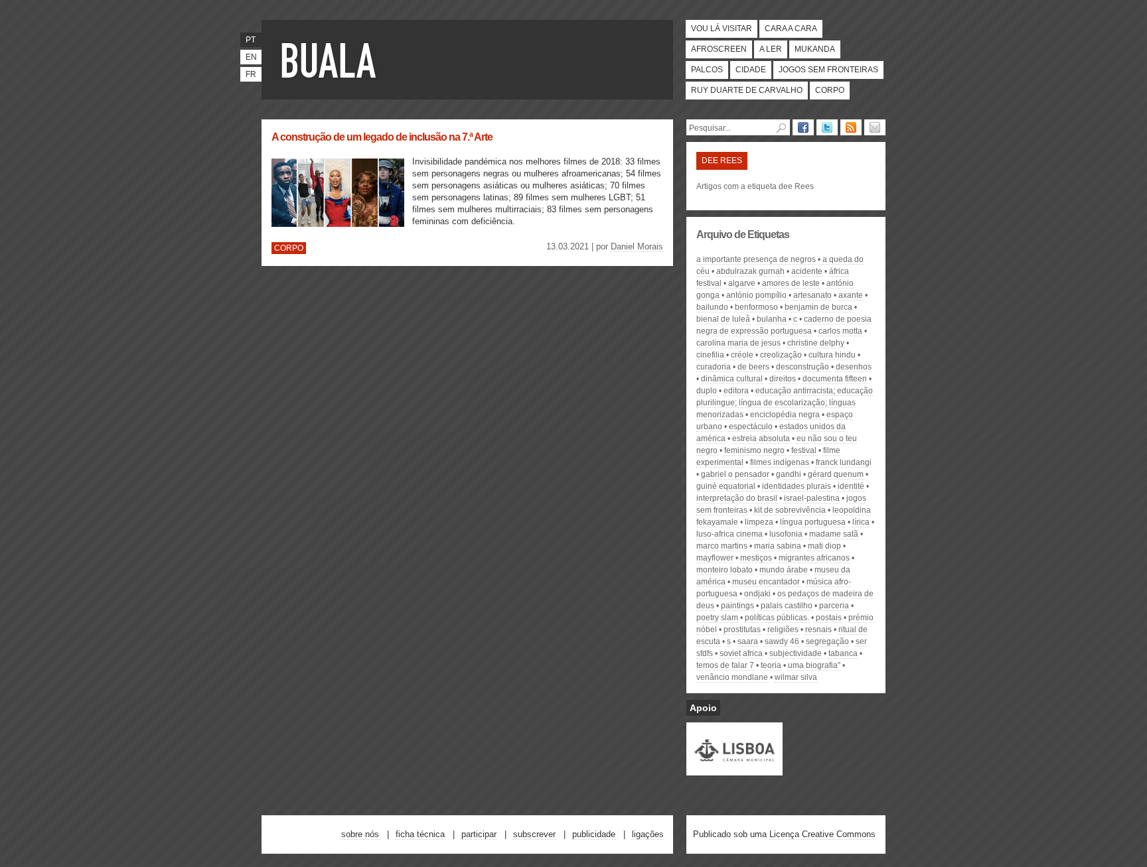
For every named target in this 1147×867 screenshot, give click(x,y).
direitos (782, 378)
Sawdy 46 (782, 641)
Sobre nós (360, 834)
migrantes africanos (814, 558)
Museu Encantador (766, 581)
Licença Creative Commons (822, 834)
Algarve (741, 283)
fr (251, 74)
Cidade (750, 69)
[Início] (331, 60)
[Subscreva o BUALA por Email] (874, 127)
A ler (770, 49)
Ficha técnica (420, 834)
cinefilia (710, 355)
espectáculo (751, 426)
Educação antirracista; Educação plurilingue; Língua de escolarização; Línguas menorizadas (784, 402)
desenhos (854, 366)
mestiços (756, 558)
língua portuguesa (813, 522)
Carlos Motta (840, 331)
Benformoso (756, 307)
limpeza (759, 522)
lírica (861, 522)
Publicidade (593, 834)
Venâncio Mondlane (732, 677)
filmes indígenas (779, 462)
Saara (747, 641)
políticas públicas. (777, 617)
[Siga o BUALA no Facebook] (803, 127)
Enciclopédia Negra (785, 414)
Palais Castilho (786, 605)
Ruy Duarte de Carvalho (747, 90)
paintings (737, 605)
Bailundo (712, 307)
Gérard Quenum (836, 474)
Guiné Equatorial (725, 486)
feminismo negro (754, 450)
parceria (834, 605)
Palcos (707, 69)
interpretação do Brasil (736, 498)
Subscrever (534, 834)
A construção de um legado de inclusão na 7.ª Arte (382, 137)
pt (251, 39)
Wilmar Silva (796, 677)
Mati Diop (824, 546)
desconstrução (802, 366)
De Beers (753, 366)
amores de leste (791, 283)
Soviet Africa (741, 653)
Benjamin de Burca (818, 307)
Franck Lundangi (844, 462)
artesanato (812, 295)
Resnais (818, 629)
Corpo (829, 90)
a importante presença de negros (756, 259)
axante (850, 295)
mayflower (714, 558)
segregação (827, 641)
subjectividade (795, 653)
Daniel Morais (637, 246)
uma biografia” (814, 665)
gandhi (788, 474)
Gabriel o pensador (735, 474)
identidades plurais (796, 486)
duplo (706, 390)
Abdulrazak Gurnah (750, 271)
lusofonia (786, 534)
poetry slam (717, 617)
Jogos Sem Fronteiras (828, 69)
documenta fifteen (835, 378)
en (251, 57)
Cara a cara (791, 28)
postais (829, 617)
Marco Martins (721, 546)
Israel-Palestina (812, 498)
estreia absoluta (761, 438)
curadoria (713, 366)
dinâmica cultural (732, 378)
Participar (479, 834)
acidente (806, 271)
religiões (783, 629)
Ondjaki (757, 593)
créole (742, 355)
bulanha (772, 319)
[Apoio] (734, 769)
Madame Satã (833, 534)
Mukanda (815, 49)
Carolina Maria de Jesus (738, 343)
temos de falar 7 (725, 665)
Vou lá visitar (721, 28)
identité (851, 486)
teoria (771, 665)
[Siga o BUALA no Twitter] (827, 127)
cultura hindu (832, 355)
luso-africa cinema (729, 534)
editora (736, 390)
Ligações (648, 834)
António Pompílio (756, 295)
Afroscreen (719, 49)
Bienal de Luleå (723, 319)
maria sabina (777, 546)
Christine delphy (815, 343)
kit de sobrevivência (790, 510)
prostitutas (742, 629)
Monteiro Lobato (724, 569)
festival (803, 450)
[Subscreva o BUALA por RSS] (851, 127)
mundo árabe (783, 569)
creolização (781, 355)
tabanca (843, 653)
